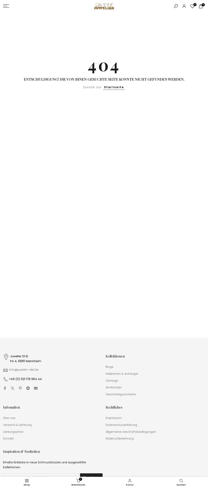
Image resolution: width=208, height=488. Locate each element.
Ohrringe (112, 381)
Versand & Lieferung (17, 425)
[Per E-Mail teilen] (36, 388)
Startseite (114, 87)
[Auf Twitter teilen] (12, 388)
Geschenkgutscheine (121, 394)
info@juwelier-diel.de (24, 370)
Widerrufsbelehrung (120, 439)
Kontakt (8, 439)
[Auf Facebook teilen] (5, 388)
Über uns (9, 418)
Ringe (109, 367)
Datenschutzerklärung (121, 425)
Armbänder (114, 387)
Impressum (114, 418)
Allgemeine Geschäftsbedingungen (131, 432)
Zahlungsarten (13, 432)
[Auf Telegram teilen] (28, 388)
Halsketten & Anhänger (122, 374)
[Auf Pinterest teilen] (20, 388)
